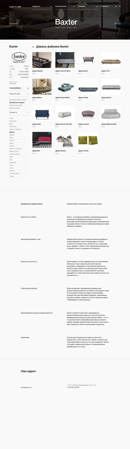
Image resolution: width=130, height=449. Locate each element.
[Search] (120, 6)
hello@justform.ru (26, 387)
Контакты (105, 6)
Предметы (36, 6)
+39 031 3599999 (23, 74)
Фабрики (81, 6)
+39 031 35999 (24, 71)
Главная (58, 27)
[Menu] (116, 6)
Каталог (63, 27)
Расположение (60, 6)
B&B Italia (117, 24)
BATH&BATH (13, 24)
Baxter (75, 27)
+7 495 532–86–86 (73, 387)
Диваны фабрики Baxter (52, 46)
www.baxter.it (25, 77)
